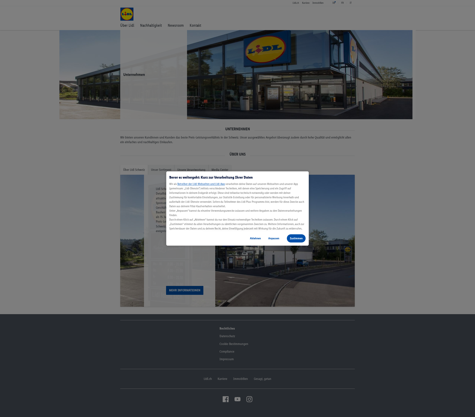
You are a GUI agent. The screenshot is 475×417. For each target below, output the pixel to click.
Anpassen (273, 238)
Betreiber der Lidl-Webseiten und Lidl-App (201, 184)
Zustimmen (296, 238)
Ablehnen (255, 238)
